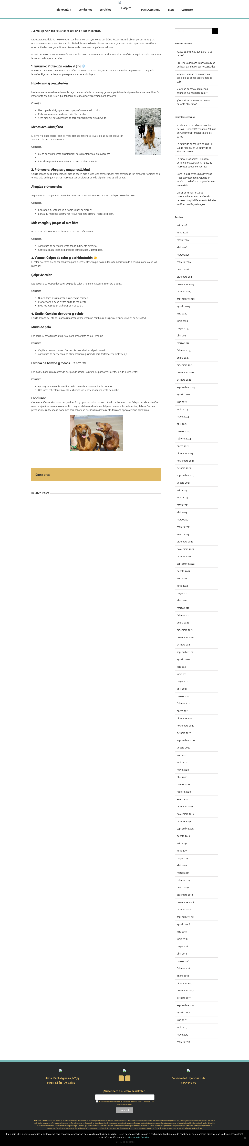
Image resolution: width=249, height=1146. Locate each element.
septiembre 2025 (185, 298)
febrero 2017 (183, 1041)
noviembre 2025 (185, 284)
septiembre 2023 (185, 475)
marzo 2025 (183, 343)
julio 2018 (182, 931)
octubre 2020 (184, 732)
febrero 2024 (184, 438)
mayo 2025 (183, 328)
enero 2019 (183, 887)
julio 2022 (182, 578)
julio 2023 (182, 490)
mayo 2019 (182, 858)
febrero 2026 (184, 262)
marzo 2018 (183, 961)
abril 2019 (182, 865)
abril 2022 (182, 600)
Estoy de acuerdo (125, 1141)
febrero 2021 (183, 703)
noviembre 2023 (185, 460)
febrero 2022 (184, 615)
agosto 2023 (183, 482)
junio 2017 (182, 1027)
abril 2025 (182, 335)
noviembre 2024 (185, 372)
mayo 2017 (182, 1034)
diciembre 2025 (185, 276)
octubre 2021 (184, 644)
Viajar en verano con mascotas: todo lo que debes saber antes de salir (194, 77)
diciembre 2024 (185, 365)
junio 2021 (182, 674)
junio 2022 (182, 585)
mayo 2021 (182, 681)
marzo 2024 (183, 431)
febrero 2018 (183, 968)
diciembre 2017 (185, 983)
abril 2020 (182, 777)
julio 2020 (182, 755)
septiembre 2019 (185, 828)
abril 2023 (182, 512)
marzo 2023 (183, 519)
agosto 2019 (183, 835)
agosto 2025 (183, 306)
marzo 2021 (183, 696)
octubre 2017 (184, 997)
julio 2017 (181, 1020)
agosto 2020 (183, 747)
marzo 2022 (183, 607)
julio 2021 (181, 666)
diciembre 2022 (185, 541)
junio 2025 (182, 320)
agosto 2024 (183, 394)
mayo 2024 (183, 416)
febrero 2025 (184, 350)
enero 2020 (183, 799)
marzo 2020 (183, 784)
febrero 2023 (184, 526)
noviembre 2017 (185, 990)
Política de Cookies (139, 1137)
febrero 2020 (184, 791)
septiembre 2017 (185, 1005)
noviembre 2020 (185, 725)
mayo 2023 (183, 504)
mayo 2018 (182, 946)
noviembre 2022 (185, 549)
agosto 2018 (183, 924)
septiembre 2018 (185, 916)
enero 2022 (183, 622)
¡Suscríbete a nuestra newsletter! (124, 1091)
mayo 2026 (183, 240)
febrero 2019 (183, 880)
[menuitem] (76, 9)
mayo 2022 (183, 593)
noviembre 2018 (185, 902)
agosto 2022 (183, 571)
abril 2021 (182, 688)
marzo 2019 (183, 872)
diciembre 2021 (185, 629)
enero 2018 (183, 975)
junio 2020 (182, 762)
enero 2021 (183, 710)
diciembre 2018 (185, 894)
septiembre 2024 (186, 387)
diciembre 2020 (185, 718)
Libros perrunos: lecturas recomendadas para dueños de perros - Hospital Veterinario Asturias (196, 196)
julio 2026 (182, 225)
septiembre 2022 (185, 563)
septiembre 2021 (185, 652)
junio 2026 (182, 232)
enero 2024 (183, 446)
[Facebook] (121, 1078)
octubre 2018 (184, 909)
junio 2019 (182, 850)
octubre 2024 (184, 379)
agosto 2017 (183, 1012)
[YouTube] (127, 1078)
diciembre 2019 (185, 806)
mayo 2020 (183, 769)
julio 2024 (182, 401)
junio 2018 (182, 938)
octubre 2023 (184, 468)
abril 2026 (182, 247)
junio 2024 (182, 409)
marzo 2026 (183, 254)
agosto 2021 (183, 659)
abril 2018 (182, 953)
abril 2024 (182, 423)
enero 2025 (183, 357)
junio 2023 (182, 497)
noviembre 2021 (185, 637)
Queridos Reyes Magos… (193, 204)
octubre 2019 (184, 821)
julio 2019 (182, 843)
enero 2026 (183, 269)
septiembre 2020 (186, 740)
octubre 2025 (184, 291)
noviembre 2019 (185, 813)
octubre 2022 (184, 556)
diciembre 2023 (185, 453)
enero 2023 (183, 534)
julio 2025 (182, 313)
